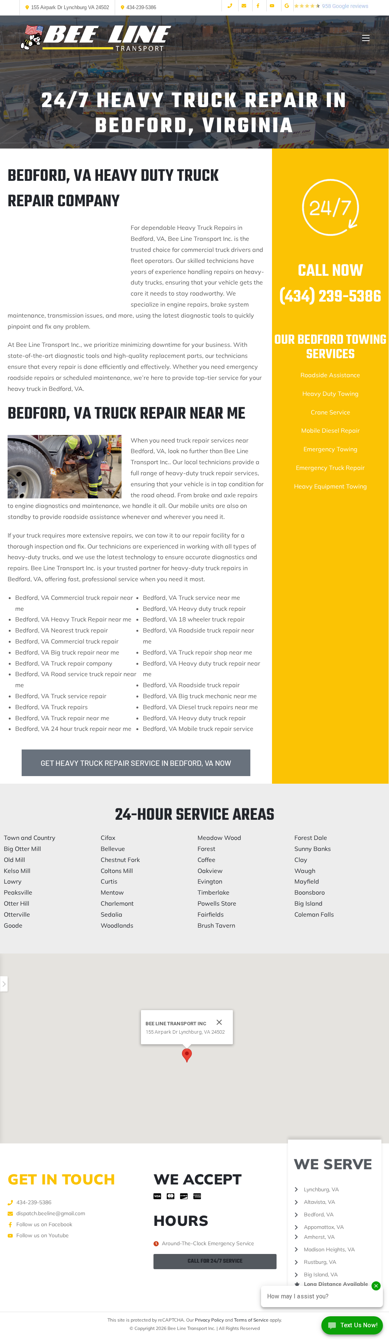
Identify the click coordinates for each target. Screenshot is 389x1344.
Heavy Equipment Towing (330, 486)
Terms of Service (251, 1320)
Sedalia (111, 914)
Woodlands (117, 925)
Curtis (109, 881)
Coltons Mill (117, 870)
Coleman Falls (314, 914)
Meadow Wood (219, 837)
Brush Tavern (216, 925)
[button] (187, 1055)
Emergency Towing (330, 449)
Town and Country (29, 837)
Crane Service (330, 412)
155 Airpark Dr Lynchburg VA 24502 (70, 7)
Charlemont (117, 903)
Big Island (308, 903)
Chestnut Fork (120, 859)
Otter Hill (16, 903)
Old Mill (14, 859)
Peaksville (18, 892)
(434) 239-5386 (330, 297)
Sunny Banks (312, 848)
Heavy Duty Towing (330, 393)
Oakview (210, 870)
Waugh (304, 870)
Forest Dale (310, 837)
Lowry (13, 881)
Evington (210, 881)
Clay (300, 859)
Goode (13, 925)
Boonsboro (309, 892)
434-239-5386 (141, 7)
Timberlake (213, 892)
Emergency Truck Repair (330, 467)
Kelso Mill (17, 870)
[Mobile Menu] (366, 38)
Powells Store (217, 903)
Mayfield (306, 881)
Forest (206, 848)
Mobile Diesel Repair (330, 430)
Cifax (108, 837)
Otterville (17, 914)
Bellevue (113, 848)
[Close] (219, 1022)
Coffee (206, 859)
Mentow (112, 892)
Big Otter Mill (22, 848)
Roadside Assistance (330, 375)
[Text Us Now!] (352, 1328)
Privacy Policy (209, 1320)
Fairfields (211, 914)
